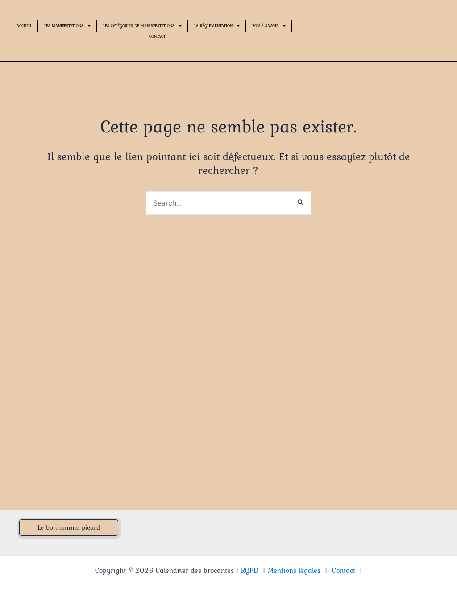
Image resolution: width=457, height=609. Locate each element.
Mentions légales (294, 570)
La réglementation (213, 26)
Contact (157, 36)
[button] (68, 527)
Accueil (24, 26)
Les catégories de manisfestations (138, 26)
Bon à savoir (265, 26)
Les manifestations (63, 26)
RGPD (249, 570)
